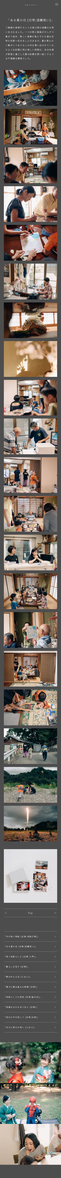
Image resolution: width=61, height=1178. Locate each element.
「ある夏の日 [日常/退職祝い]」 (20, 946)
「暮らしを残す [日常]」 (16, 966)
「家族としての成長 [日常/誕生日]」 (23, 997)
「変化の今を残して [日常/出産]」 (22, 1017)
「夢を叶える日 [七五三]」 (18, 976)
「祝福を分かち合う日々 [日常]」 (21, 1007)
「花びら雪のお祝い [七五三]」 (20, 1027)
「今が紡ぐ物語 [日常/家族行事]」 (22, 936)
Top (30, 913)
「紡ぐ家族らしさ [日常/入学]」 (20, 956)
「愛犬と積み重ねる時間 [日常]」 (21, 987)
